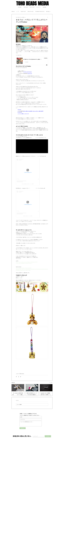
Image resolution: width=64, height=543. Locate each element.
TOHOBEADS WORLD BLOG (39, 11)
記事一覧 (13, 11)
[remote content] (32, 61)
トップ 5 (17, 11)
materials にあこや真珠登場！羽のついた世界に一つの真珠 (46, 394)
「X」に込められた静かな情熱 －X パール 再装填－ (18, 394)
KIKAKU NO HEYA (30, 11)
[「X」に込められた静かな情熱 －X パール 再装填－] (18, 388)
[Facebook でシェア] (16, 377)
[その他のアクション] (47, 17)
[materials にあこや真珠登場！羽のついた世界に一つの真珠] (46, 388)
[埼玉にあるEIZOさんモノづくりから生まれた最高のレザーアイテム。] (32, 388)
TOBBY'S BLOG (23, 11)
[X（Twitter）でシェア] (18, 377)
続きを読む (48, 11)
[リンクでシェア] (20, 377)
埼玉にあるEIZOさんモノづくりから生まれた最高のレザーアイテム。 (32, 394)
